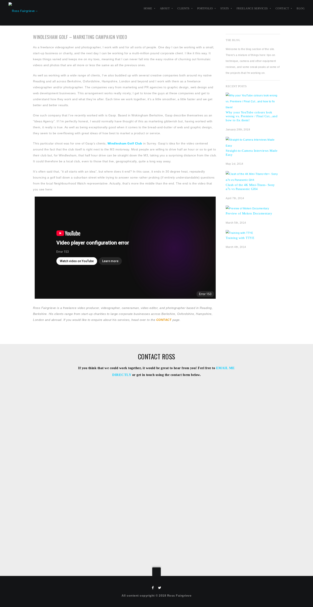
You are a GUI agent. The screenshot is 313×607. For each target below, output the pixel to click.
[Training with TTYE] (239, 232)
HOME (148, 8)
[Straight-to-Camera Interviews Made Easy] (253, 145)
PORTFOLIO (205, 8)
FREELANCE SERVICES (252, 8)
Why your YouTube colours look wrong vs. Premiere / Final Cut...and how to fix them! (251, 116)
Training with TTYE (240, 238)
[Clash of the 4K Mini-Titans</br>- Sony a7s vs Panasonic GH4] (253, 180)
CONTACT (282, 8)
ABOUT (165, 8)
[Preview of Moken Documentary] (247, 208)
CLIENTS (183, 8)
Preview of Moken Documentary (249, 213)
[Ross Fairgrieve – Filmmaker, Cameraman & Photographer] (29, 8)
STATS (224, 8)
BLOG (300, 8)
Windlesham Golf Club (125, 143)
